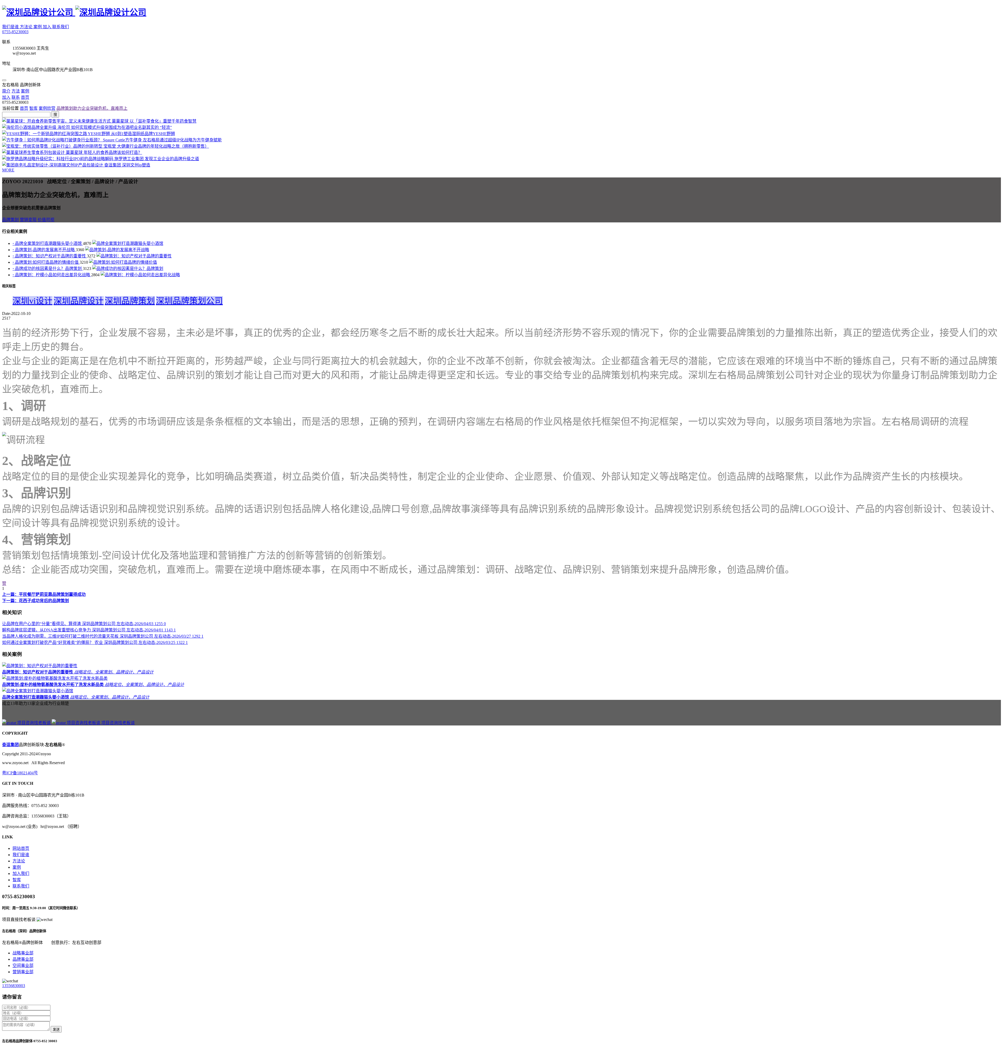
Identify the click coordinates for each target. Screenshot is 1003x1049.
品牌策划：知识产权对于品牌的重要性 (50, 256)
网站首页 (21, 848)
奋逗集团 (10, 744)
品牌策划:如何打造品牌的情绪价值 (46, 262)
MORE (8, 170)
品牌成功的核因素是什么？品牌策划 (48, 268)
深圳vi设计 (33, 301)
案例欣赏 (47, 108)
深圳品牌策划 (130, 301)
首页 (24, 108)
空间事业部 (23, 965)
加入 (47, 27)
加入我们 (21, 873)
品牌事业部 (23, 959)
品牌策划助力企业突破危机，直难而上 (91, 108)
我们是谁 (11, 27)
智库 (33, 108)
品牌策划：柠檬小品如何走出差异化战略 (52, 275)
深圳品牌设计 (79, 301)
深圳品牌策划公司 (189, 301)
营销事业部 (23, 972)
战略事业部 (23, 953)
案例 (38, 27)
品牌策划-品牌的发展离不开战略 (44, 249)
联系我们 (60, 27)
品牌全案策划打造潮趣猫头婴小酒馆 (48, 243)
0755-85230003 (15, 32)
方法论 (26, 27)
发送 (56, 1029)
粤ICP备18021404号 (20, 773)
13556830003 (13, 985)
